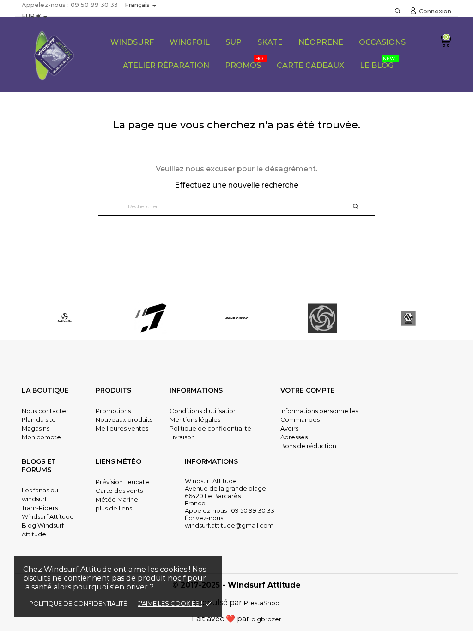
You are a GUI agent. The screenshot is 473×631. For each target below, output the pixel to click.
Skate (270, 42)
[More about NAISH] (151, 318)
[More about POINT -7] (66, 318)
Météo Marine (117, 499)
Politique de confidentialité (78, 603)
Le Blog (379, 62)
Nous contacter (45, 410)
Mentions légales (195, 419)
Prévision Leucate (122, 481)
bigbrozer (266, 619)
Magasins (35, 428)
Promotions (113, 410)
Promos (245, 62)
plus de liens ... (117, 508)
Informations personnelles (319, 410)
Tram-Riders (40, 507)
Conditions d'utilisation (203, 410)
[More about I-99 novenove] (409, 318)
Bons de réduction (308, 445)
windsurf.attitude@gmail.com (229, 525)
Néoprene (320, 42)
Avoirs (289, 428)
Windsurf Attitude (48, 516)
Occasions (382, 42)
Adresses (294, 437)
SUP (233, 42)
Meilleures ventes (122, 428)
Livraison (182, 437)
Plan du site (39, 419)
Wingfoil (190, 42)
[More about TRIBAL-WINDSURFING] (237, 318)
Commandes (300, 419)
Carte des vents (119, 490)
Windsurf (132, 42)
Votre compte (307, 390)
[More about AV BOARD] (323, 318)
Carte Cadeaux (310, 65)
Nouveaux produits (124, 419)
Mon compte (41, 437)
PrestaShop (261, 603)
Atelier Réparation (166, 65)
